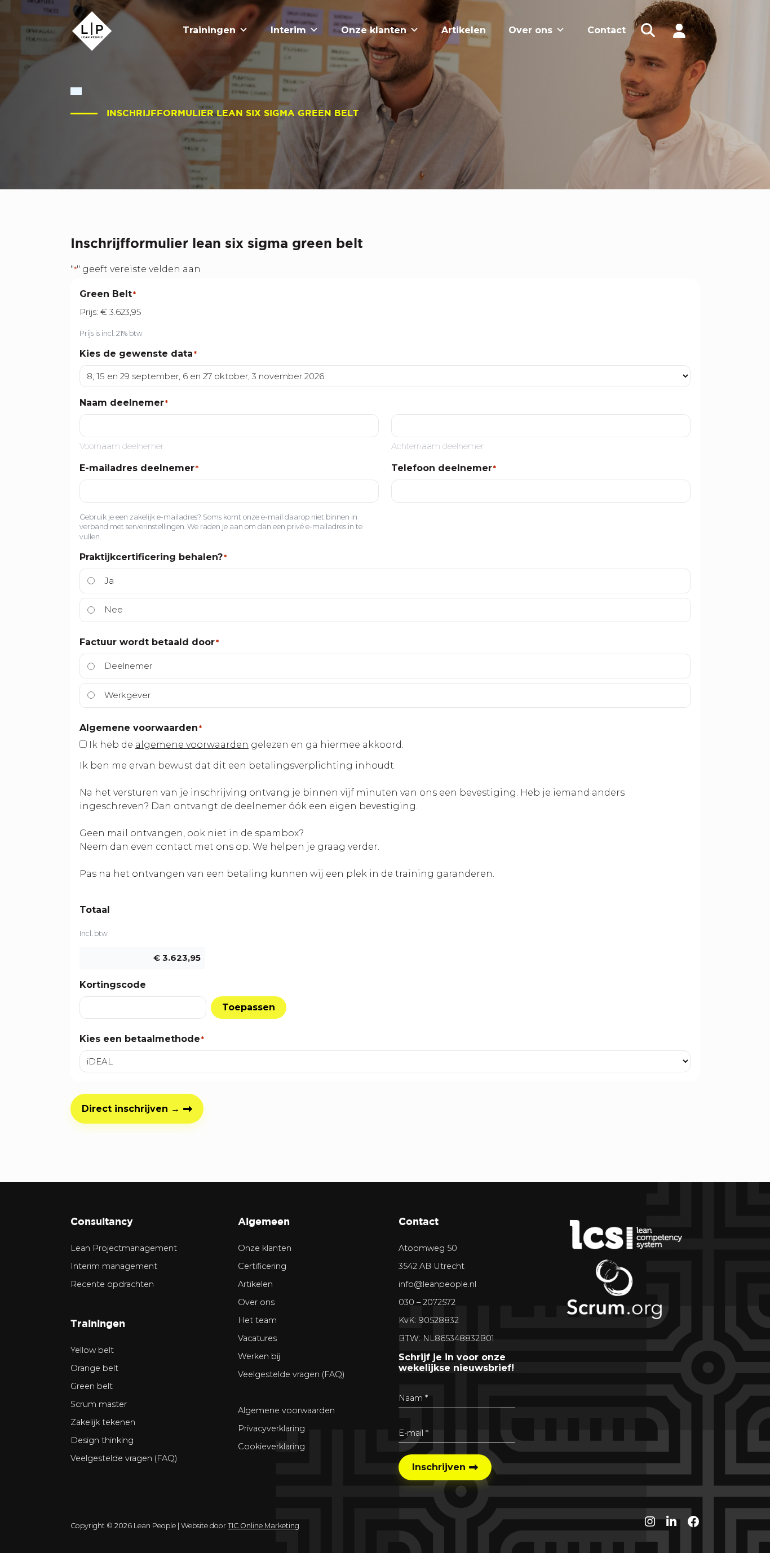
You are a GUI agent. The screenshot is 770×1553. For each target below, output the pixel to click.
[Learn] (680, 30)
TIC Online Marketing (263, 1525)
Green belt (91, 1386)
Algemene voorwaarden (286, 1410)
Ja (109, 580)
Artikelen (463, 30)
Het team (257, 1320)
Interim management (113, 1266)
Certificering (262, 1266)
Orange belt (94, 1368)
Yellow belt (92, 1350)
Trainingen (209, 30)
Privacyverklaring (271, 1428)
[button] (648, 30)
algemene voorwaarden (192, 744)
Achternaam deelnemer (437, 446)
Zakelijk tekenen (102, 1422)
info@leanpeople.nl (437, 1284)
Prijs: (88, 312)
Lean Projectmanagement (123, 1248)
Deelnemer (128, 665)
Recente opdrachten (112, 1284)
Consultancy (101, 1221)
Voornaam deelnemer (121, 446)
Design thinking (102, 1440)
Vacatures (257, 1338)
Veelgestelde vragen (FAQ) (124, 1458)
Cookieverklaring (271, 1446)
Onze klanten (373, 30)
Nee (113, 609)
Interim (288, 30)
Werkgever (127, 695)
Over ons (530, 30)
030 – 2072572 (427, 1302)
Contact (606, 30)
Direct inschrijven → (131, 1108)
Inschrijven (439, 1467)
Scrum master (98, 1404)
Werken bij (259, 1356)
